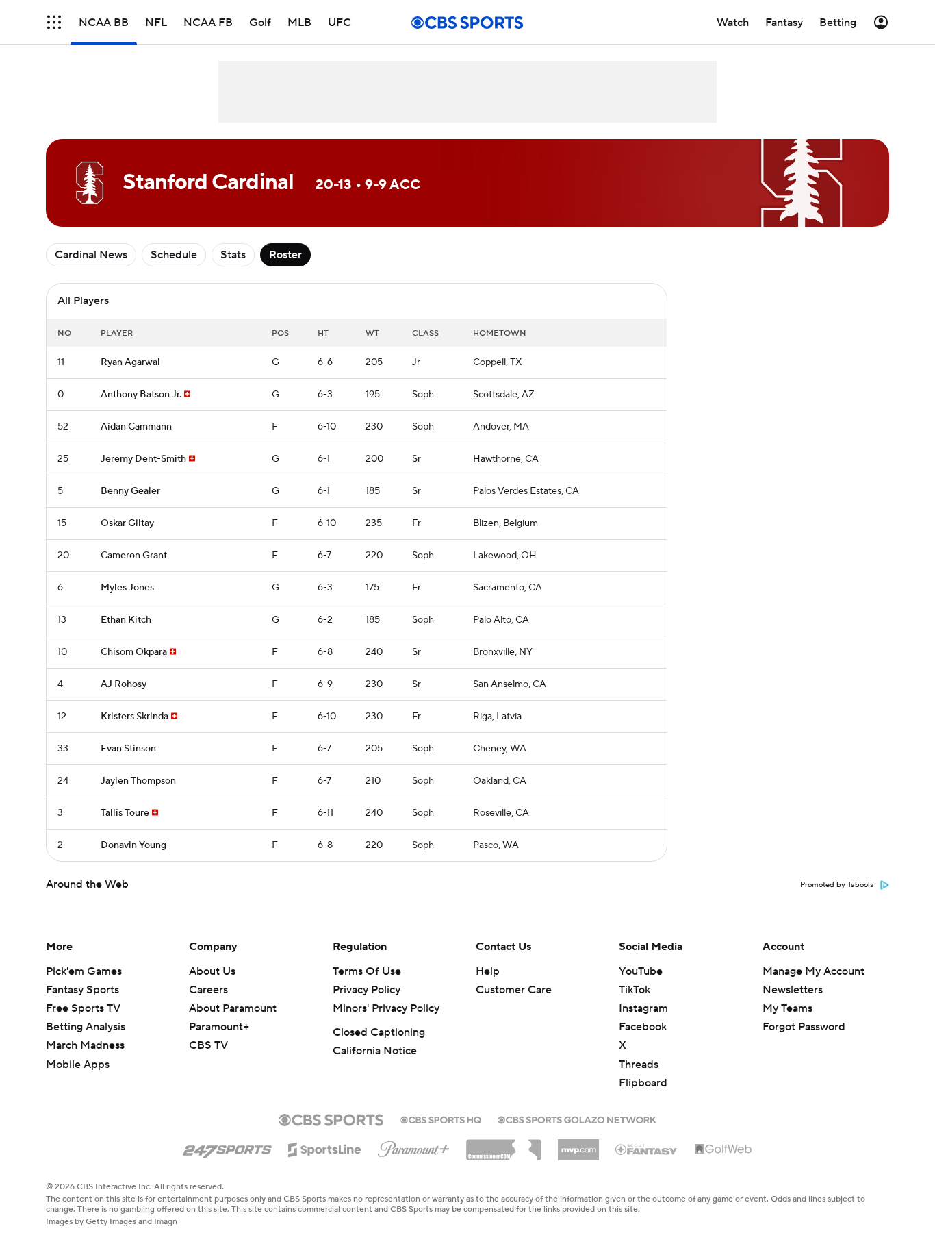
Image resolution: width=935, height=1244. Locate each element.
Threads (638, 1064)
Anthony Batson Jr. (141, 394)
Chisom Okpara (134, 652)
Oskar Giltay (127, 523)
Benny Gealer (130, 491)
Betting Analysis (85, 1027)
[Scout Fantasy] (646, 1149)
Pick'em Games (84, 971)
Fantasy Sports (82, 990)
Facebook (643, 1027)
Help (488, 971)
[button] (54, 22)
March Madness (85, 1045)
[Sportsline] (324, 1147)
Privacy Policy (366, 990)
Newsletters (793, 990)
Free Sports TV (83, 1008)
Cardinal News (91, 255)
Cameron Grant (134, 555)
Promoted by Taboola (837, 885)
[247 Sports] (227, 1147)
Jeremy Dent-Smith (143, 459)
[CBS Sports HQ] (440, 1118)
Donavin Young (133, 845)
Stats (233, 255)
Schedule (174, 255)
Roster (285, 255)
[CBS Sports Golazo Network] (577, 1118)
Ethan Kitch (126, 620)
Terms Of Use (367, 971)
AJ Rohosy (123, 684)
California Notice (375, 1051)
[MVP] (578, 1145)
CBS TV (208, 1045)
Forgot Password (804, 1027)
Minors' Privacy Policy (386, 1008)
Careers (208, 990)
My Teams (787, 1008)
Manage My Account (813, 971)
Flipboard (643, 1083)
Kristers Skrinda (134, 716)
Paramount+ (219, 1027)
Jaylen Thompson (138, 781)
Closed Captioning (379, 1032)
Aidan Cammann (136, 427)
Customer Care (514, 990)
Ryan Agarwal (130, 362)
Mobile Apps (78, 1064)
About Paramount (233, 1008)
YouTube (641, 971)
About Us (212, 971)
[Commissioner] (503, 1145)
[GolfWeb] (723, 1149)
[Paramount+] (414, 1147)
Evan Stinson (128, 749)
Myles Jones (127, 588)
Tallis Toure (125, 813)
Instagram (643, 1008)
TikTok (634, 990)
